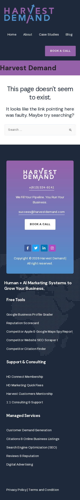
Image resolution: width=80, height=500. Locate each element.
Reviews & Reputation (22, 456)
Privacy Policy (16, 489)
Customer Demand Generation (29, 430)
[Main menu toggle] (75, 68)
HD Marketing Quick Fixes (24, 385)
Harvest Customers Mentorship (29, 393)
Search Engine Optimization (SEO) (31, 447)
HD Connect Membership (24, 376)
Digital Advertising (19, 464)
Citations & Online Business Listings (32, 439)
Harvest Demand (28, 67)
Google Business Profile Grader (29, 314)
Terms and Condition (43, 489)
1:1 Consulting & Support (24, 402)
